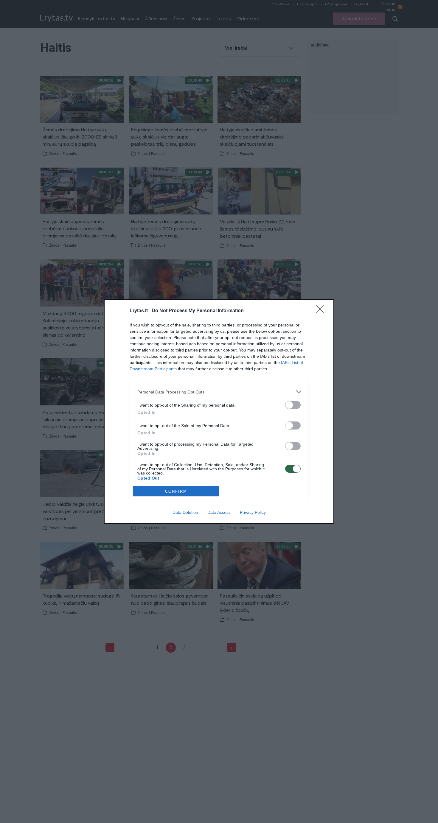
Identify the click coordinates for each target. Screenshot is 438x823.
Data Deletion (185, 512)
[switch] (293, 405)
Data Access (219, 512)
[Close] (322, 311)
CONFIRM (176, 491)
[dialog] (219, 411)
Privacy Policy (253, 512)
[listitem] (219, 392)
